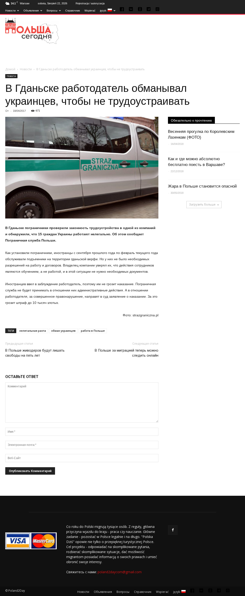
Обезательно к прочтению (191, 120)
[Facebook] (173, 530)
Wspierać (89, 10)
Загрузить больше (202, 204)
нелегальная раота (32, 330)
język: (104, 10)
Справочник (72, 10)
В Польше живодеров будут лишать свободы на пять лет (35, 353)
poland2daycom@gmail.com (120, 572)
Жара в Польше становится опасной (202, 186)
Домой (10, 69)
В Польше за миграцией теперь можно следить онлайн (126, 353)
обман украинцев (63, 330)
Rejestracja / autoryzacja (90, 3)
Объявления (31, 10)
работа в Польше (93, 330)
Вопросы (52, 10)
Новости (10, 10)
